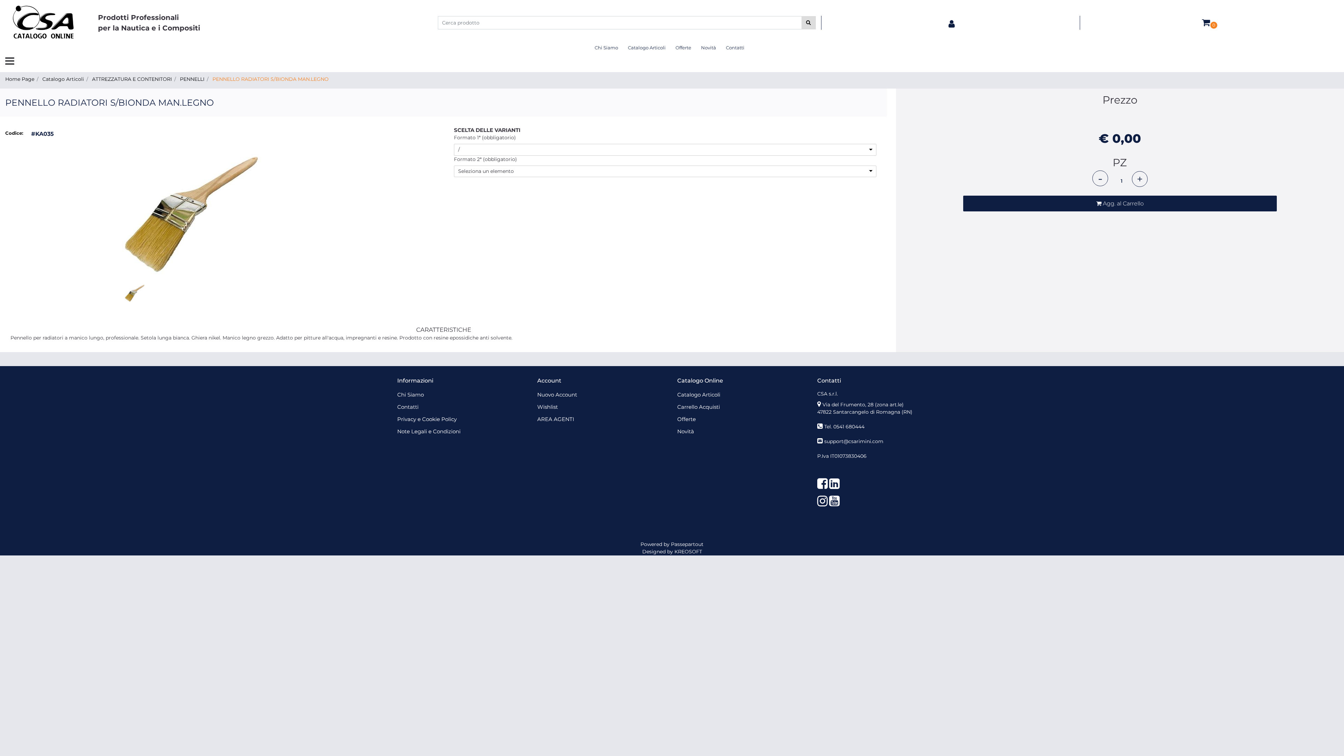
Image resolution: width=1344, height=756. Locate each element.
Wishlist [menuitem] (547, 407)
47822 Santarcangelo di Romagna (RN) (864, 412)
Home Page (19, 79)
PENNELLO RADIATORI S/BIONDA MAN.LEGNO (270, 79)
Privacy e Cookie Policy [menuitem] (427, 419)
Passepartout (687, 544)
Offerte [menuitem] (683, 47)
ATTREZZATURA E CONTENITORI (132, 79)
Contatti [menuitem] (735, 47)
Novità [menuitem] (708, 47)
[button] (809, 22)
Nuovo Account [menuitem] (557, 394)
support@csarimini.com (853, 441)
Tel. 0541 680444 (844, 427)
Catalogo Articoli (63, 79)
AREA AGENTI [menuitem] (555, 419)
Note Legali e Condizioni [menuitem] (429, 431)
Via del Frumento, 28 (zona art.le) (863, 404)
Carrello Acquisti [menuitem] (698, 407)
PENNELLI (192, 79)
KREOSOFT (688, 551)
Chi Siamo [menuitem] (606, 47)
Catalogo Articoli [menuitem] (647, 47)
